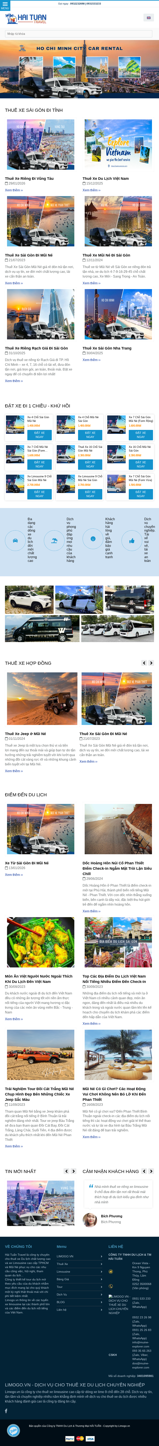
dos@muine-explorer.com (134, 1318)
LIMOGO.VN (65, 1256)
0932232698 (77, 3)
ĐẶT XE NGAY (40, 435)
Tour (60, 1286)
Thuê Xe (62, 1264)
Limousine (63, 1271)
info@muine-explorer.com (134, 1305)
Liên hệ (61, 1309)
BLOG (61, 1302)
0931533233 (94, 3)
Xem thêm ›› (14, 190)
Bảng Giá (63, 1279)
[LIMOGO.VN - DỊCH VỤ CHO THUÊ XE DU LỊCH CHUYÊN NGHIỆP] (6, 1362)
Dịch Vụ (62, 1294)
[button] (148, 17)
